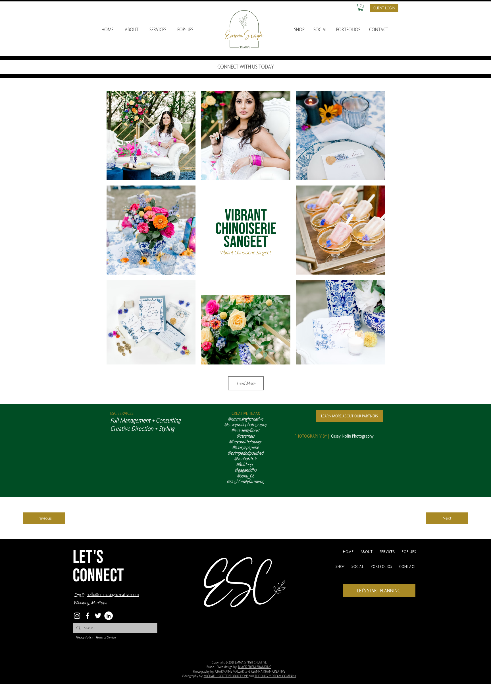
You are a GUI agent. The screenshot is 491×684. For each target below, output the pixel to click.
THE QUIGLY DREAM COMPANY (275, 675)
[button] (360, 7)
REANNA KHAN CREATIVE (268, 671)
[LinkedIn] (108, 615)
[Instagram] (77, 615)
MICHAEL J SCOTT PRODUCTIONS (226, 675)
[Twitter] (98, 615)
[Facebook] (87, 615)
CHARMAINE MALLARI (230, 671)
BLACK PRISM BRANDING (254, 666)
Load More (246, 383)
